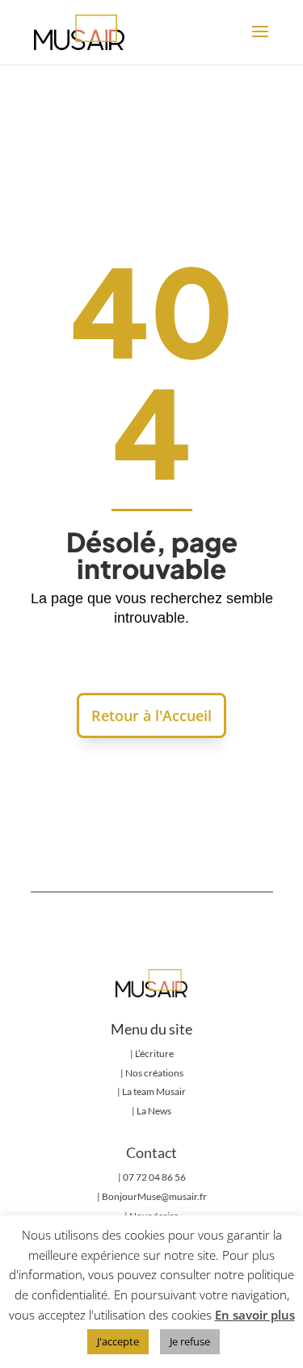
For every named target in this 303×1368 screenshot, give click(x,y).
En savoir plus (255, 1315)
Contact (151, 1152)
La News (154, 1111)
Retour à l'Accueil (151, 715)
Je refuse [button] (190, 1341)
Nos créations (153, 1073)
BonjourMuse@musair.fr (154, 1196)
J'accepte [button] (118, 1341)
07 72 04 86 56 (154, 1177)
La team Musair (154, 1091)
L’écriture (154, 1053)
